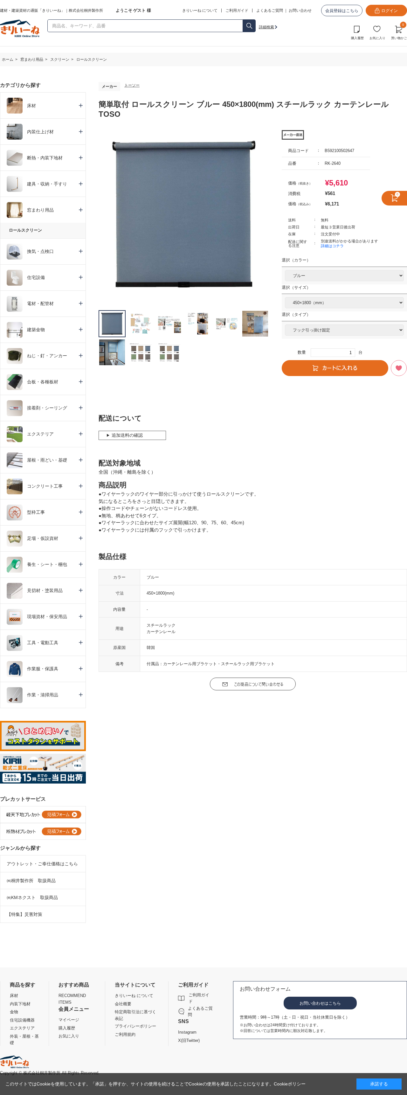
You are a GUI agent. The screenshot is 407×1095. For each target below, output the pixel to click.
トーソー (132, 85)
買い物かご (399, 32)
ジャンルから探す (20, 848)
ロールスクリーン (25, 230)
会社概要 (123, 1003)
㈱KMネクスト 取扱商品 (32, 897)
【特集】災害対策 (24, 914)
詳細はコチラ (332, 246)
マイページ (69, 1019)
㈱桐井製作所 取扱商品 (31, 880)
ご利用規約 (125, 1034)
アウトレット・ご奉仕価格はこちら (42, 863)
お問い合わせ (300, 10)
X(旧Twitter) (189, 1040)
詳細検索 (266, 27)
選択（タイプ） (296, 314)
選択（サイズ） (296, 287)
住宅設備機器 (22, 1020)
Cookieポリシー (290, 1083)
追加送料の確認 (127, 435)
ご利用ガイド (199, 998)
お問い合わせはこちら (320, 1003)
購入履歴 (357, 38)
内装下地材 (20, 1003)
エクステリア (22, 1028)
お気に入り (377, 38)
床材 (14, 995)
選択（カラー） (296, 260)
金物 (14, 1011)
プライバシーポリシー (135, 1026)
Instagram (187, 1032)
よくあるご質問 (269, 10)
